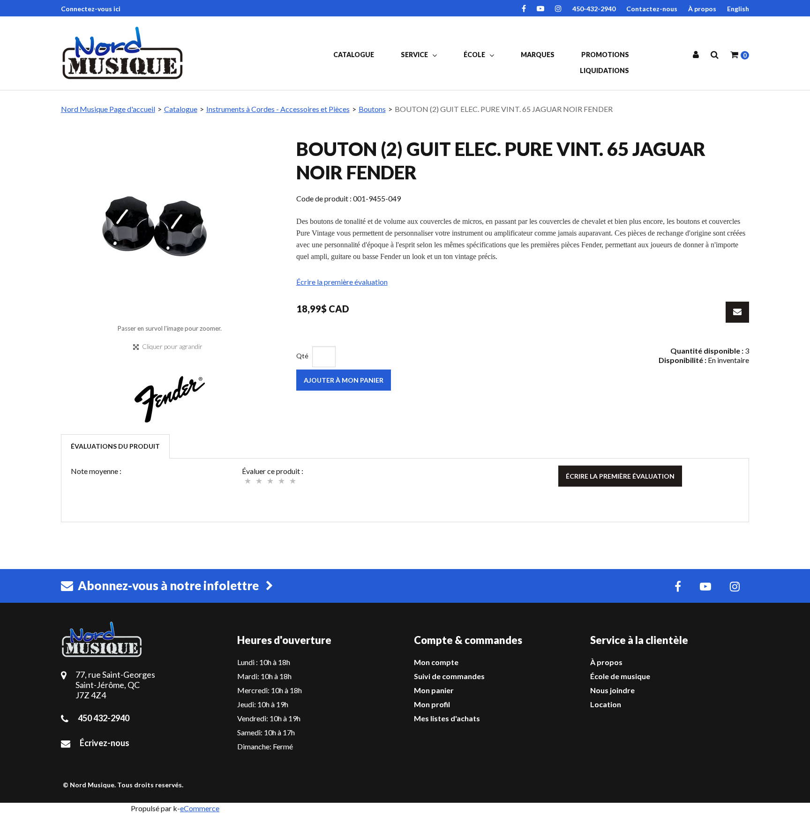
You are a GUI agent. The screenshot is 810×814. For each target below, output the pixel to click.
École (475, 55)
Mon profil (432, 704)
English (738, 9)
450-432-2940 (593, 9)
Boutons (372, 108)
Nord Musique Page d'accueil (108, 108)
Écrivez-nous (104, 743)
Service (415, 55)
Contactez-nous (651, 9)
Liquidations (604, 70)
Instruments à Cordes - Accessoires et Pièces (278, 108)
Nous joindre (612, 690)
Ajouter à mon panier (343, 380)
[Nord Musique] (124, 53)
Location (605, 704)
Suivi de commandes (449, 676)
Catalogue (353, 55)
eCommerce (199, 808)
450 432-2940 (103, 718)
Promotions (605, 55)
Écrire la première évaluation (342, 281)
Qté (302, 356)
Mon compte (436, 662)
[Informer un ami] (737, 312)
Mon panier (434, 690)
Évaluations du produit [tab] (115, 446)
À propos (702, 9)
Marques (538, 55)
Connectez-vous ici (90, 9)
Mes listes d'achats (447, 718)
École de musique (620, 676)
